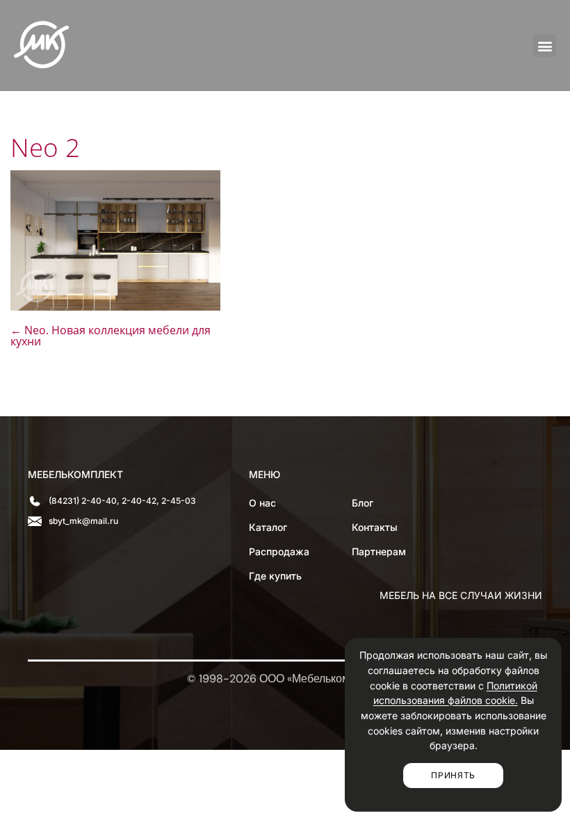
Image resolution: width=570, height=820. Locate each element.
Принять (453, 775)
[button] (544, 45)
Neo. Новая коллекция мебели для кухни (110, 335)
